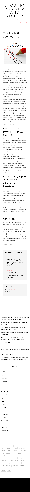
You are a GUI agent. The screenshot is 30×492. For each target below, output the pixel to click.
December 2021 (4, 381)
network (9, 458)
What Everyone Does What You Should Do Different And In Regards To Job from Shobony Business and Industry (15, 262)
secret (13, 463)
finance (25, 450)
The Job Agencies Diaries (7, 354)
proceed (26, 458)
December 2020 (4, 420)
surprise (22, 465)
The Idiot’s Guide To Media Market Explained (11, 342)
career (15, 445)
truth (11, 244)
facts (21, 450)
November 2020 (4, 424)
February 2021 (4, 414)
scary (8, 463)
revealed (22, 460)
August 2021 (4, 394)
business (10, 445)
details (20, 445)
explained (15, 450)
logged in (13, 289)
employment (22, 448)
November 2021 (4, 385)
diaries (3, 448)
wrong (9, 470)
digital (8, 448)
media (3, 458)
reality (11, 460)
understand (13, 468)
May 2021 (3, 404)
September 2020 (5, 430)
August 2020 (4, 434)
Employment (6, 30)
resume (5, 244)
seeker (18, 463)
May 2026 (3, 371)
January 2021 (4, 417)
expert (3, 450)
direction (15, 448)
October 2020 (4, 427)
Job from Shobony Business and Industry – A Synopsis (13, 346)
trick (3, 468)
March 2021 (3, 411)
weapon (3, 470)
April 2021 (3, 407)
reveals (3, 463)
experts (8, 450)
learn (11, 455)
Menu (2, 23)
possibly (20, 458)
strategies (8, 465)
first (3, 453)
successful (15, 465)
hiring (14, 453)
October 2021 (4, 388)
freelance (8, 453)
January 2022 (4, 378)
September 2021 (5, 391)
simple (23, 463)
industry (19, 453)
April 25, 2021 (13, 30)
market (16, 455)
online (14, 458)
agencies (4, 445)
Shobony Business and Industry (15, 10)
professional (4, 460)
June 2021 (3, 401)
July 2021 (3, 398)
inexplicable (4, 455)
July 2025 (3, 375)
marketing (22, 455)
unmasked (20, 468)
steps (3, 465)
